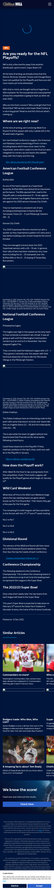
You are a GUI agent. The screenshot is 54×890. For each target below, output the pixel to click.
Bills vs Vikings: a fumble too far (20, 459)
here (4, 881)
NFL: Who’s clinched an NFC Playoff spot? (25, 162)
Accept (39, 886)
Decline (14, 886)
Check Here (27, 804)
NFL (6, 48)
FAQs (40, 830)
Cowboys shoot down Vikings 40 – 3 (22, 558)
